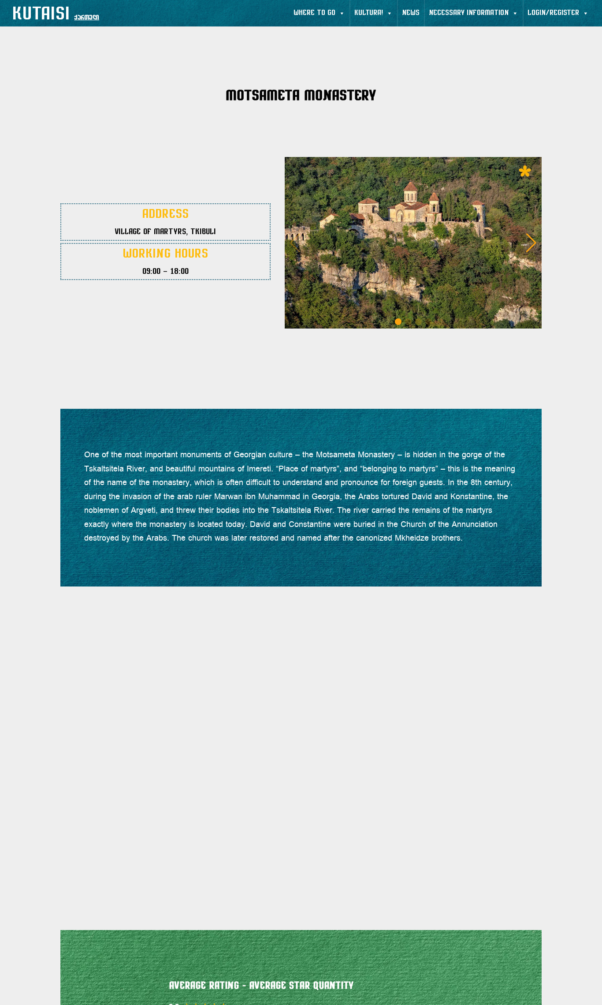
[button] (531, 243)
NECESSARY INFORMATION (469, 13)
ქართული (86, 18)
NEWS (411, 13)
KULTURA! (368, 13)
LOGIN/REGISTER (553, 13)
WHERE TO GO (314, 13)
